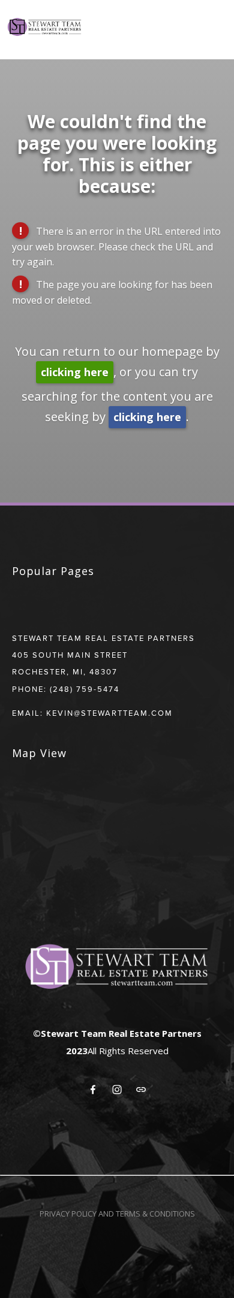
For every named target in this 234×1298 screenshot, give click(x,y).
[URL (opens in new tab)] (141, 1089)
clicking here (75, 372)
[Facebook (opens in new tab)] (93, 1089)
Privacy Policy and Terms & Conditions (117, 1213)
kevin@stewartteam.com (109, 712)
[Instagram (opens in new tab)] (117, 1089)
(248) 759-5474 (84, 688)
